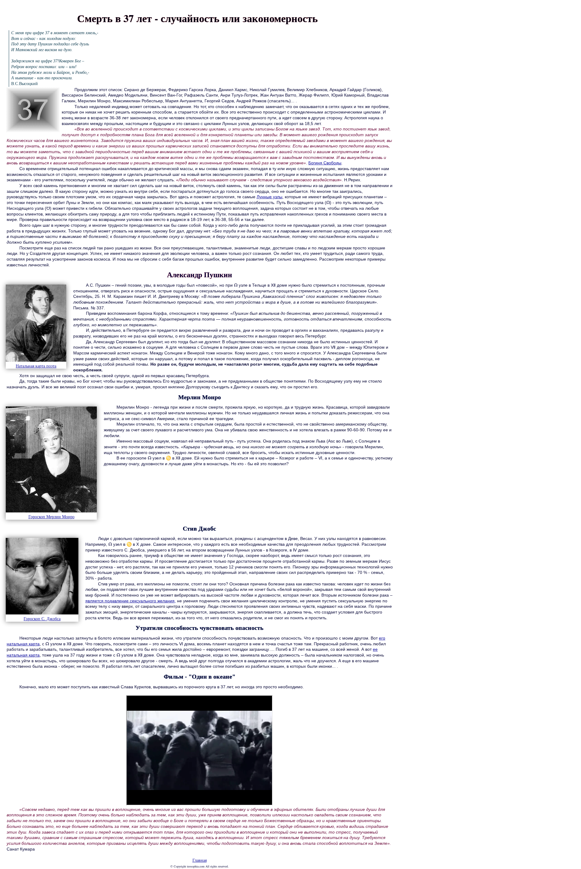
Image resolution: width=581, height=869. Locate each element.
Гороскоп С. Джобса (42, 618)
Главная (199, 860)
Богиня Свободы (324, 162)
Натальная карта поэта (36, 366)
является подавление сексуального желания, (130, 600)
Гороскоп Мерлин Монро (51, 516)
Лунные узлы (269, 196)
